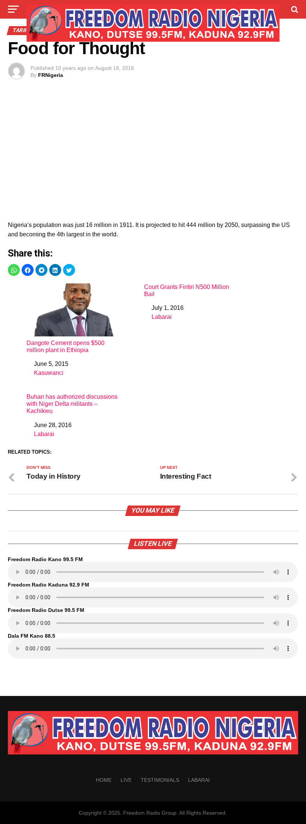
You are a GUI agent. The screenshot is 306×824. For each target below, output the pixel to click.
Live (126, 780)
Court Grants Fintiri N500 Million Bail (186, 290)
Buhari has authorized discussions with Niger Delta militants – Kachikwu (72, 404)
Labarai (162, 317)
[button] (14, 270)
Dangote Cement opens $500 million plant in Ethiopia (65, 346)
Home (104, 780)
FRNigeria (50, 75)
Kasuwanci (48, 373)
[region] (153, 158)
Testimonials (160, 780)
